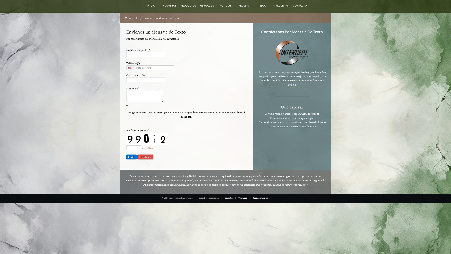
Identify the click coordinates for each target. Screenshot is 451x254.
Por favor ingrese (137, 130)
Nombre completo (138, 50)
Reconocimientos (260, 198)
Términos (242, 198)
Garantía (229, 198)
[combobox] (130, 68)
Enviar (131, 157)
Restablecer (145, 157)
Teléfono (133, 63)
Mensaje (132, 88)
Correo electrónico (138, 75)
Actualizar (147, 148)
